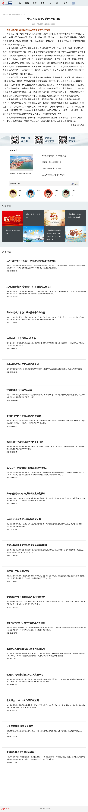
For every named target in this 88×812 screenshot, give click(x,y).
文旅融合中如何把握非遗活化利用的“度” (26, 597)
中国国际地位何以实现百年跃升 (22, 752)
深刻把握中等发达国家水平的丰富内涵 (25, 442)
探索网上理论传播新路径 (51, 162)
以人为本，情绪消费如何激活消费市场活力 (27, 467)
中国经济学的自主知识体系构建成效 (24, 416)
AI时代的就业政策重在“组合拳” (22, 338)
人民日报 (40, 24)
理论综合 (17, 14)
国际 (27, 3)
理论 (42, 3)
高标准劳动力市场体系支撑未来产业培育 (26, 312)
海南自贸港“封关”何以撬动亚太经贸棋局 (26, 493)
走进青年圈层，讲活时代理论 (53, 175)
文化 (50, 3)
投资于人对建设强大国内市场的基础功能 (26, 648)
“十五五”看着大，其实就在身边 (54, 156)
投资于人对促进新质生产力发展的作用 (25, 674)
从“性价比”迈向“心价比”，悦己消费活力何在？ (29, 286)
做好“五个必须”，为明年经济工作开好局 (26, 623)
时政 (19, 3)
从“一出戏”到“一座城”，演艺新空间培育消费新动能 (31, 261)
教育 (65, 3)
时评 (34, 3)
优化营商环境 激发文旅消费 (20, 726)
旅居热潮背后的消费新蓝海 (19, 390)
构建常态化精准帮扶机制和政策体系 (24, 519)
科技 (58, 3)
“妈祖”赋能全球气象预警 (51, 168)
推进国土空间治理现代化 (18, 571)
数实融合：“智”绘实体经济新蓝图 (23, 700)
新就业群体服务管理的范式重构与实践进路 (27, 545)
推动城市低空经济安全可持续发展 (23, 364)
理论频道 (10, 14)
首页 (4, 14)
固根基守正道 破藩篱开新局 (20, 173)
